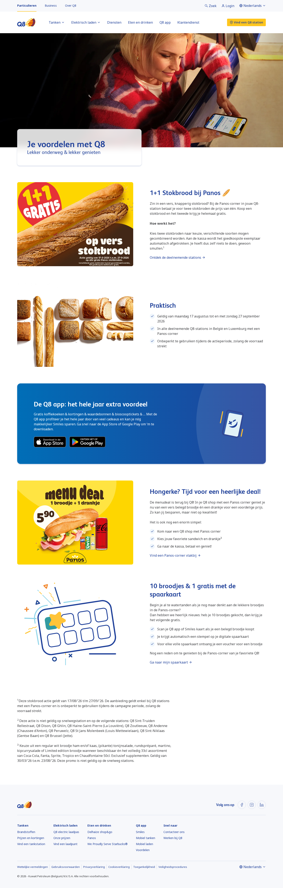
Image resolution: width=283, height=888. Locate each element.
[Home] (26, 22)
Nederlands (252, 5)
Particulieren (26, 5)
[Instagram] (252, 805)
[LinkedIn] (262, 805)
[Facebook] (242, 805)
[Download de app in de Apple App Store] (50, 442)
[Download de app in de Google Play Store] (87, 442)
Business (51, 5)
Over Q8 (70, 5)
